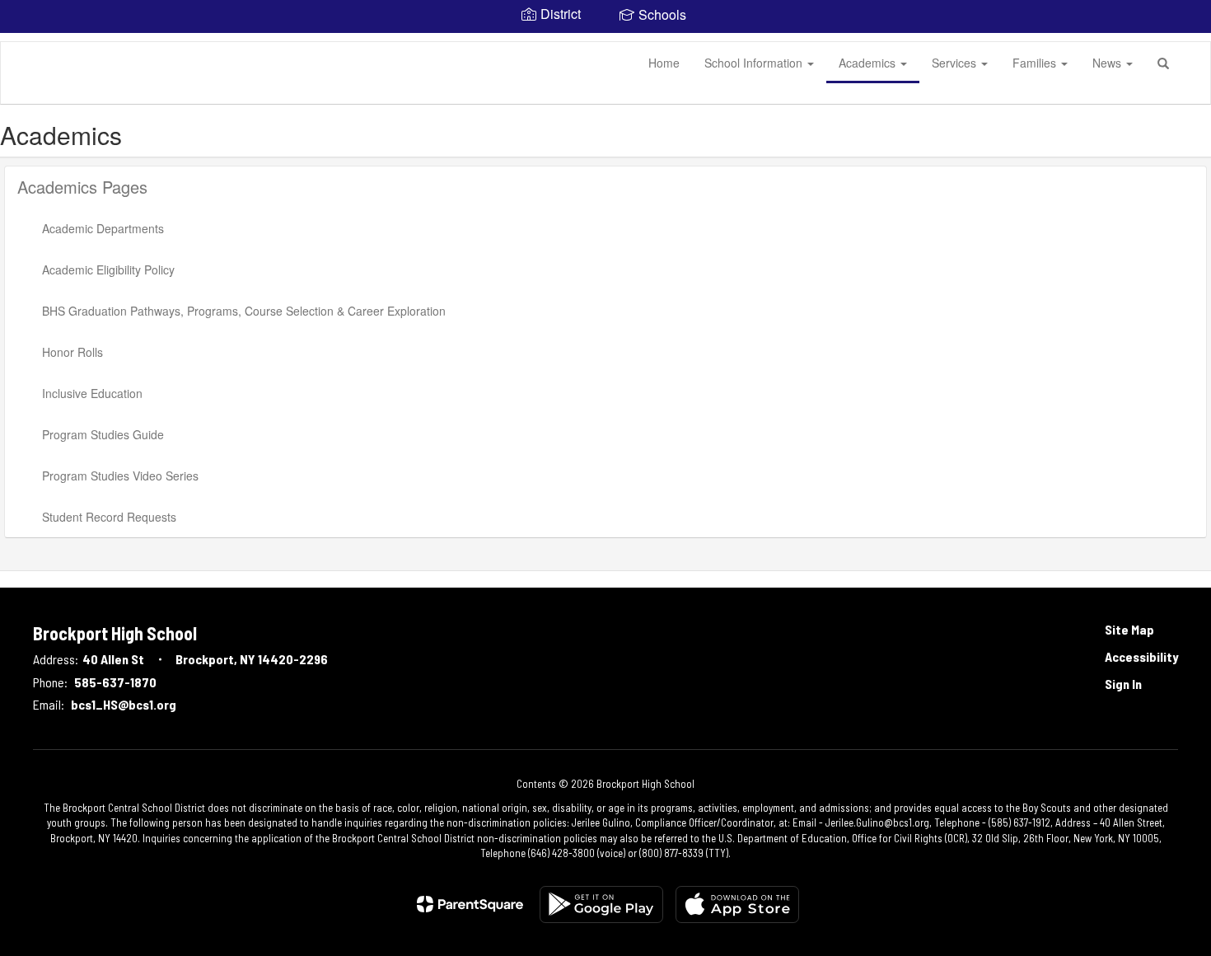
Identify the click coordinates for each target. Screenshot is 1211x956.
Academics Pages (82, 187)
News (1108, 62)
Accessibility (1141, 656)
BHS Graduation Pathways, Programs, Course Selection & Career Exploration (244, 310)
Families (1035, 62)
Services (956, 62)
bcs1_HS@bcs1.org (123, 704)
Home (664, 62)
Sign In (1123, 683)
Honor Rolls (72, 352)
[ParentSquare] (470, 904)
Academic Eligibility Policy (108, 269)
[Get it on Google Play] (601, 904)
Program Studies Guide (103, 434)
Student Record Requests (109, 516)
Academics (869, 62)
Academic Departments (103, 228)
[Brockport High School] (25, 42)
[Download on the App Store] (737, 904)
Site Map (1129, 629)
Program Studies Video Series (120, 475)
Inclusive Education (92, 393)
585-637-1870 (115, 682)
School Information (755, 62)
